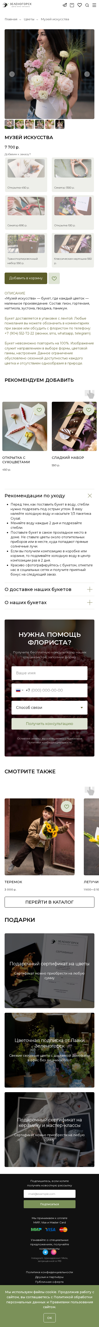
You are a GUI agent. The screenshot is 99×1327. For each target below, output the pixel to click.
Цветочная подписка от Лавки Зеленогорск (50, 1043)
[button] (94, 5)
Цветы (29, 19)
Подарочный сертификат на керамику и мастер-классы (49, 1122)
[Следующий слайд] (87, 74)
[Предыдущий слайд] (12, 74)
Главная (11, 19)
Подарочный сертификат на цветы (49, 963)
